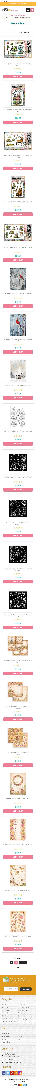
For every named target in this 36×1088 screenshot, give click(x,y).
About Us (21, 1033)
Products (21, 1016)
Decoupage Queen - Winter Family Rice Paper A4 (18, 385)
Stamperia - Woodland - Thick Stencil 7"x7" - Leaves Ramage (18, 615)
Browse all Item (6, 1042)
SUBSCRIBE (26, 989)
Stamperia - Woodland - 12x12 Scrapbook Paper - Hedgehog (18, 707)
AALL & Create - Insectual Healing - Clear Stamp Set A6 (18, 110)
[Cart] (32, 11)
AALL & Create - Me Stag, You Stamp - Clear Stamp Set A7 (18, 156)
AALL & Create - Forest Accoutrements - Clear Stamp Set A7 (18, 64)
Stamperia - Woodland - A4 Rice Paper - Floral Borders (17, 844)
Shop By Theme (6, 1010)
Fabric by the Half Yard (9, 1022)
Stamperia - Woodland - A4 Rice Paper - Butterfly (18, 890)
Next (17, 967)
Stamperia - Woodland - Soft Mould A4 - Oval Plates (18, 431)
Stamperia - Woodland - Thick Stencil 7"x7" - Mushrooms (18, 523)
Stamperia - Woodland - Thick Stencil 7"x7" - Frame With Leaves (18, 569)
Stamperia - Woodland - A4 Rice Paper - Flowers (18, 936)
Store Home (5, 1033)
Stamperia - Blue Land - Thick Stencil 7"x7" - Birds (18, 477)
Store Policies (6, 1036)
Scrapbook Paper (23, 1010)
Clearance (5, 1004)
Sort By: (21, 32)
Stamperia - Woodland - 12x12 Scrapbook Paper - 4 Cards (18, 661)
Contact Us (5, 1039)
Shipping (20, 1036)
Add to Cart (18, 76)
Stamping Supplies (23, 1019)
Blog (19, 1039)
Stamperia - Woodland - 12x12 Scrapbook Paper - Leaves (18, 753)
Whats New (21, 1004)
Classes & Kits (6, 1013)
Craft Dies (5, 1016)
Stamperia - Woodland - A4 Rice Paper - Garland (18, 798)
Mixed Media (5, 1019)
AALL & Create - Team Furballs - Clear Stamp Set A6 (18, 247)
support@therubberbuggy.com (13, 1062)
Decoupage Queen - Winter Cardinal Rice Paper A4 (18, 293)
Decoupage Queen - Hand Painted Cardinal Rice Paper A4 (18, 340)
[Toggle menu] (28, 10)
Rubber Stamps (22, 1013)
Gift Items (5, 1007)
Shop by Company (23, 1007)
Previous (18, 958)
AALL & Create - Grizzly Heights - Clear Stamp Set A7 (18, 201)
